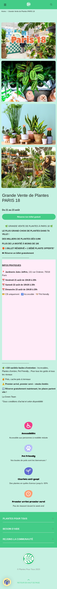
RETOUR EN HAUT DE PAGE (28, 583)
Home (3, 11)
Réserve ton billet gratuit (29, 217)
